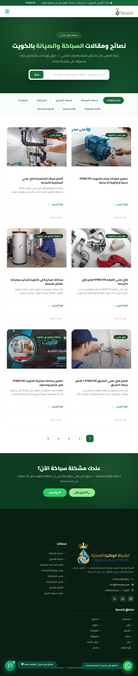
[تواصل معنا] (10, 666)
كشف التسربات (92, 109)
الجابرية (94, 619)
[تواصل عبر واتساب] (128, 666)
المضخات (23, 100)
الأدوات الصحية (46, 109)
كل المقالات (113, 100)
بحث (36, 74)
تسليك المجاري (63, 100)
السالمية (126, 619)
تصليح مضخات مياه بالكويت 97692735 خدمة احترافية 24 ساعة (103, 181)
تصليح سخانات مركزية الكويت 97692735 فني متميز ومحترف (38, 383)
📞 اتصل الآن (82, 492)
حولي (128, 624)
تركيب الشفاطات (55, 576)
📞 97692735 (32, 3)
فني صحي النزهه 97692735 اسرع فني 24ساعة (105, 282)
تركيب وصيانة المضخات (52, 570)
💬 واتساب (54, 492)
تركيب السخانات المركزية (51, 564)
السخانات (42, 100)
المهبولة (94, 636)
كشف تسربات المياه (53, 593)
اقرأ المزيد (122, 204)
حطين (128, 636)
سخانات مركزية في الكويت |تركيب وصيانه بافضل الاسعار (37, 282)
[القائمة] (7, 11)
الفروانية (94, 630)
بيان (129, 642)
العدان (95, 647)
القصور (127, 630)
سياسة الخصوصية (28, 667)
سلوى (95, 624)
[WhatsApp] (122, 599)
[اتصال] (114, 599)
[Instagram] (131, 599)
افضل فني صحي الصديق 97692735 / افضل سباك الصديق (101, 383)
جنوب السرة (92, 642)
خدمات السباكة (89, 100)
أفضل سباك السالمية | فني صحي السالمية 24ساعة (42, 181)
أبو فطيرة (126, 647)
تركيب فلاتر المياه (54, 581)
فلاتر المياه (69, 109)
